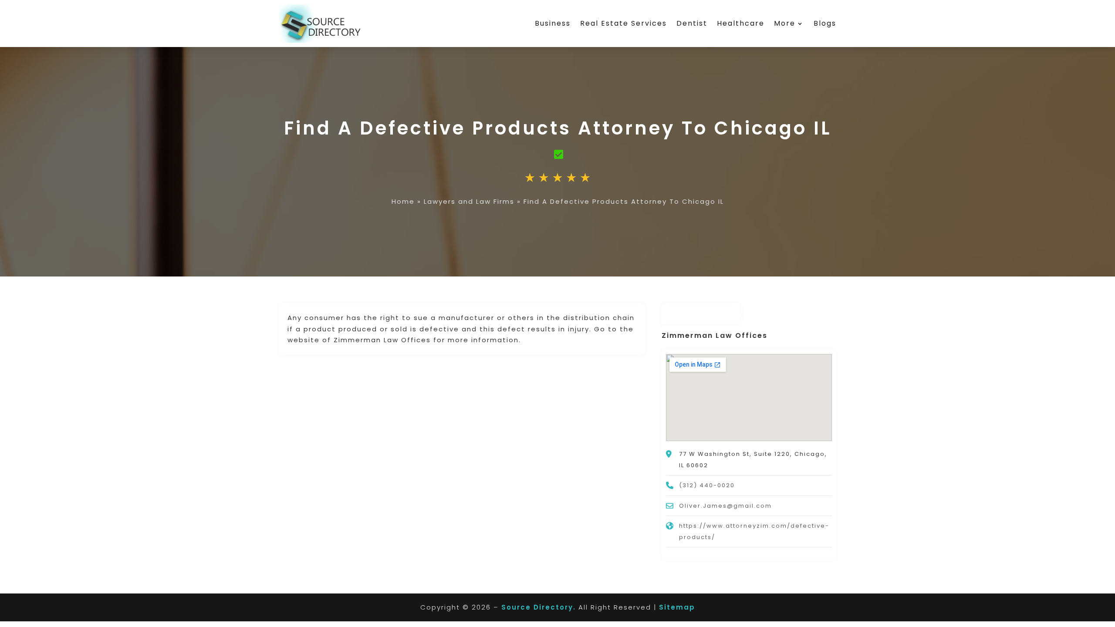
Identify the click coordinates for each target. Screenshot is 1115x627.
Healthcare (740, 23)
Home (403, 201)
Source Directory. (538, 607)
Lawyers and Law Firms (469, 201)
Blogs (825, 23)
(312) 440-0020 (707, 485)
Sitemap (677, 607)
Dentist (691, 23)
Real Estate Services (623, 23)
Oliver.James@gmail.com (725, 506)
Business (553, 23)
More (784, 23)
